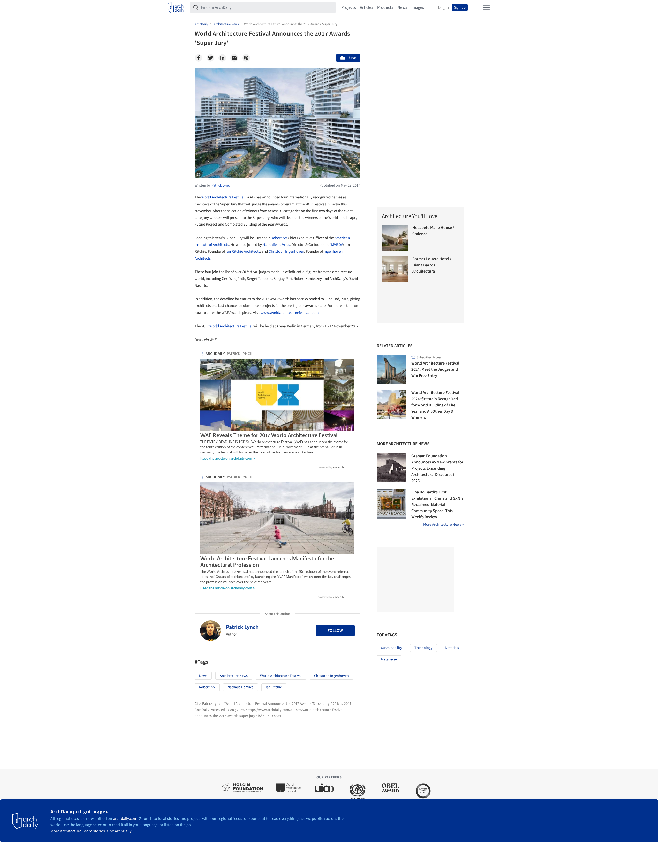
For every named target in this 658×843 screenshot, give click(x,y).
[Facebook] (198, 58)
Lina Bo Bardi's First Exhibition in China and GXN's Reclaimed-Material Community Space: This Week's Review (437, 504)
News (402, 7)
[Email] (234, 58)
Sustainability (391, 648)
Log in (443, 7)
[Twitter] (210, 58)
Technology (423, 648)
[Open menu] (486, 7)
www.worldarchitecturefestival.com (290, 312)
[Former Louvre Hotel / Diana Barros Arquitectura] (395, 269)
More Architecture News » (443, 525)
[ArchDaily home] (176, 7)
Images (417, 7)
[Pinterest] (246, 58)
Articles (366, 7)
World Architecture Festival (223, 197)
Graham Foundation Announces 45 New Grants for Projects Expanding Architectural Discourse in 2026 (437, 468)
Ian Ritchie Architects (243, 251)
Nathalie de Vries (276, 245)
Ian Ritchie (274, 687)
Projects (348, 7)
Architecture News (234, 675)
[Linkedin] (222, 58)
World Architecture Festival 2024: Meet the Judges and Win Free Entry (435, 369)
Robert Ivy (279, 238)
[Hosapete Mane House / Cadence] (395, 238)
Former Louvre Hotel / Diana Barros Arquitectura (431, 265)
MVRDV (337, 245)
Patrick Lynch (242, 627)
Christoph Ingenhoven (286, 251)
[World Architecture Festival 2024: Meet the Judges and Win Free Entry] (391, 369)
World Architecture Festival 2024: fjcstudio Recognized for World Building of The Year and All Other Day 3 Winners (435, 405)
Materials (452, 648)
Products (385, 7)
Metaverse (389, 659)
